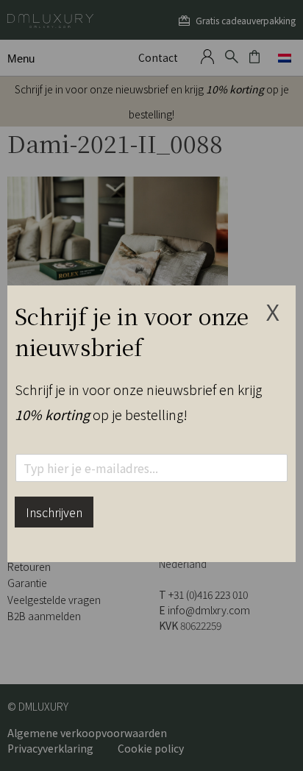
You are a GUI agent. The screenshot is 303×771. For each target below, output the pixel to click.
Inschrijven (54, 512)
